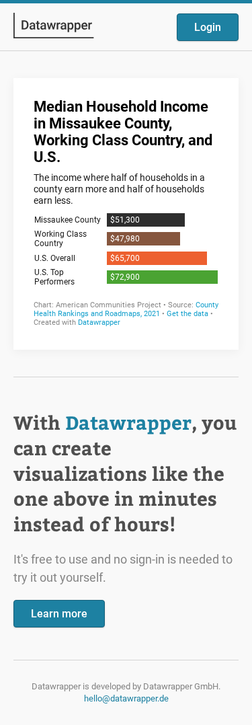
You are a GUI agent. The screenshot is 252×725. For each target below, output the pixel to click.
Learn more (59, 613)
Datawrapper (128, 422)
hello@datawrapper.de (126, 698)
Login (207, 27)
